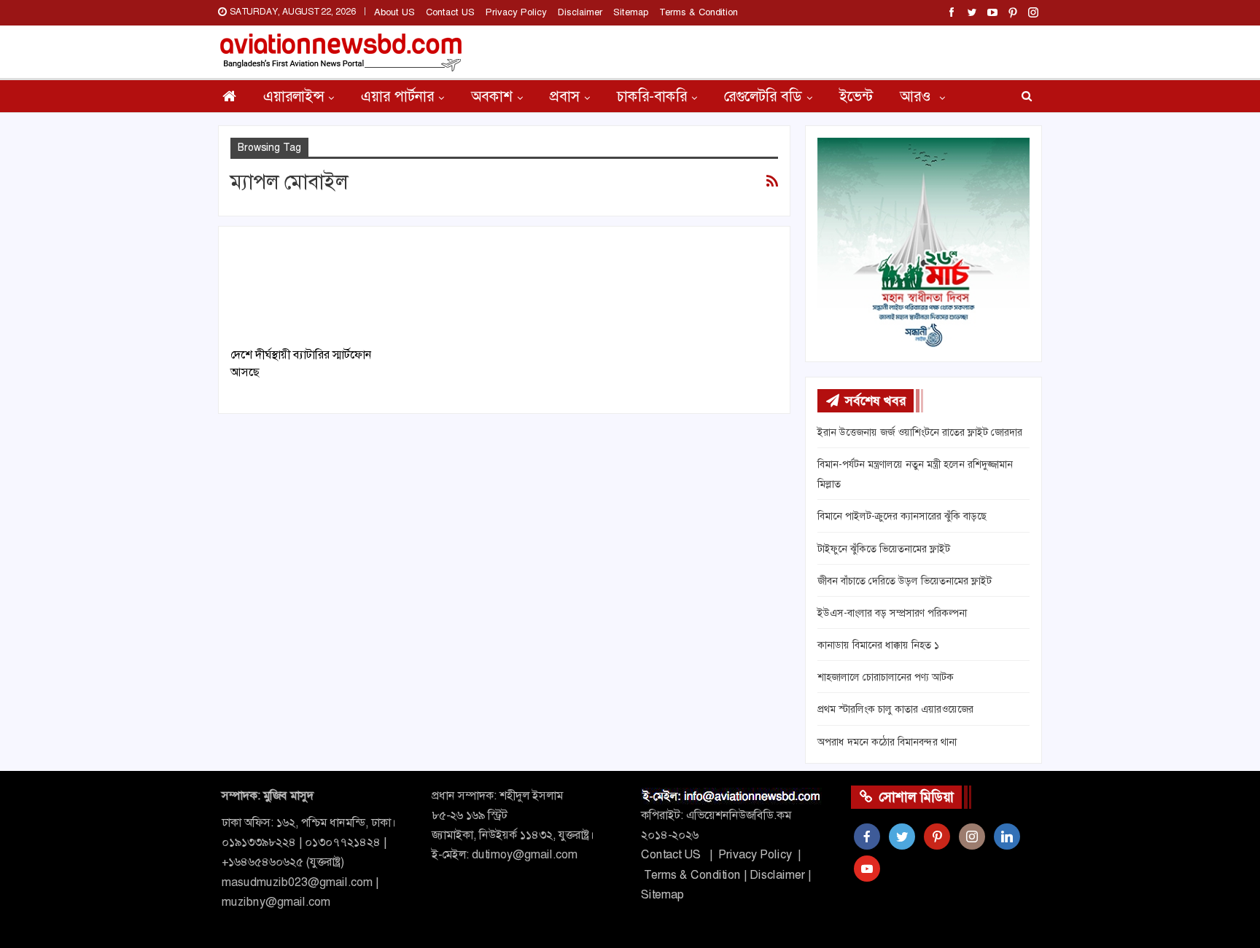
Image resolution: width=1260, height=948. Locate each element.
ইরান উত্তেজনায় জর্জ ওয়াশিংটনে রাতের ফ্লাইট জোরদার (919, 432)
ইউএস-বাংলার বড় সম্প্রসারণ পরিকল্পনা (892, 612)
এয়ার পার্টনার (397, 96)
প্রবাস (565, 96)
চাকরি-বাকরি (652, 96)
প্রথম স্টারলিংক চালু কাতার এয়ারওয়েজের (895, 709)
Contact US (450, 12)
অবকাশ (492, 96)
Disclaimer (580, 12)
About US (394, 12)
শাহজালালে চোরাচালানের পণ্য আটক (885, 676)
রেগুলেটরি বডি (763, 96)
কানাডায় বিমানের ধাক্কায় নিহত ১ (878, 644)
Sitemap (630, 12)
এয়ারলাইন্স (293, 96)
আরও (917, 96)
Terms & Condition (698, 12)
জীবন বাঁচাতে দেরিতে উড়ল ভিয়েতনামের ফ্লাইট (904, 580)
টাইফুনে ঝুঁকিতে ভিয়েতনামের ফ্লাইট (883, 548)
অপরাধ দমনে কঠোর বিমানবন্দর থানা (887, 741)
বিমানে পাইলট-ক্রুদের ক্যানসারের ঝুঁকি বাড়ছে (902, 515)
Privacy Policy (516, 12)
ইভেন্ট (856, 96)
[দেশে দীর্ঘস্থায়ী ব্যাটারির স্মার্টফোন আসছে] (315, 287)
